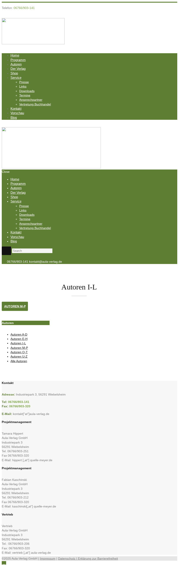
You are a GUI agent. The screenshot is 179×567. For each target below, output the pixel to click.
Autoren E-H (19, 339)
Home (14, 55)
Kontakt (15, 108)
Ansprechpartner (30, 99)
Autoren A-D (18, 334)
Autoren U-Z (19, 356)
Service (15, 77)
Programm (18, 60)
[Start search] (6, 251)
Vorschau (17, 113)
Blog (13, 117)
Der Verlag (18, 68)
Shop (14, 73)
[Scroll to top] (4, 563)
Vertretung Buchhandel (35, 104)
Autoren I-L (18, 343)
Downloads (26, 91)
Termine (24, 95)
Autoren (16, 64)
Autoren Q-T (19, 352)
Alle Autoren (18, 361)
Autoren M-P (15, 306)
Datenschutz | (68, 558)
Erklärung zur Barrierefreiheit (98, 558)
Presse (24, 82)
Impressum (47, 558)
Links (22, 86)
